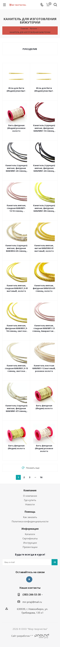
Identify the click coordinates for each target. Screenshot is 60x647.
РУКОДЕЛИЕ (30, 48)
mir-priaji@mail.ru (32, 601)
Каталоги (30, 534)
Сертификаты (30, 538)
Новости (30, 504)
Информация (30, 528)
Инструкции (30, 542)
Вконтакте (29, 579)
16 (41, 477)
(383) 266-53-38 (31, 594)
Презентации (30, 547)
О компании (30, 495)
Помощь (30, 511)
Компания (30, 490)
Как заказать (30, 517)
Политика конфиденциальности (30, 521)
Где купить (30, 500)
